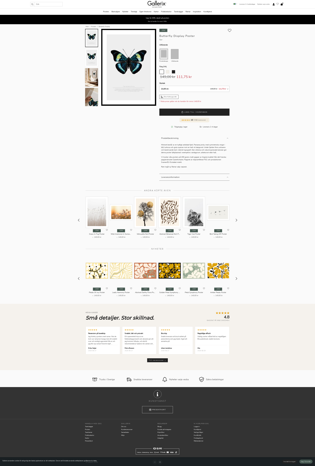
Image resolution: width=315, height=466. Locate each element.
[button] (32, 4)
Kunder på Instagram (164, 429)
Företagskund (198, 438)
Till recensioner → (157, 360)
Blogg (160, 427)
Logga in (197, 427)
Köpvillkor (161, 432)
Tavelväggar (178, 11)
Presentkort (159, 410)
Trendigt (134, 11)
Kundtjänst (208, 11)
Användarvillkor (163, 435)
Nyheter (125, 11)
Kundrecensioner (126, 429)
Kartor (156, 11)
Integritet (160, 438)
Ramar (188, 11)
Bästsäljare (115, 11)
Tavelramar (88, 432)
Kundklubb (197, 435)
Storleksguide (170, 97)
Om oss (123, 427)
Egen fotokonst (145, 11)
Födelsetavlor (166, 11)
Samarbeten (125, 432)
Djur (160, 40)
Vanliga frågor (198, 432)
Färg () (163, 66)
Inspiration (197, 11)
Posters (106, 11)
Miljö (123, 435)
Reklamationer (198, 441)
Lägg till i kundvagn (195, 112)
